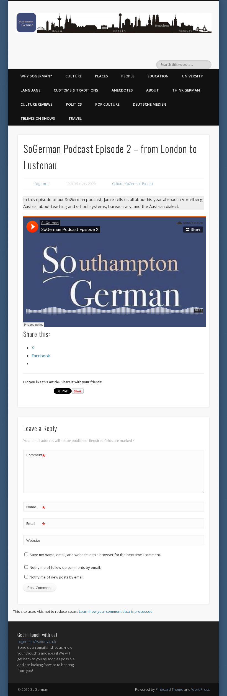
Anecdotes (122, 90)
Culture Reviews (36, 104)
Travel (75, 118)
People (127, 76)
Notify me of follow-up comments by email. (65, 567)
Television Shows (37, 118)
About (152, 90)
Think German (186, 90)
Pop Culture (107, 104)
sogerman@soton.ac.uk (36, 641)
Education (158, 76)
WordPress (200, 689)
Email (35, 524)
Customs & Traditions (76, 90)
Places (101, 76)
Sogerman (42, 183)
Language (30, 90)
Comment (35, 456)
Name (35, 508)
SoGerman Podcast (139, 183)
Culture (73, 76)
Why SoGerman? (36, 76)
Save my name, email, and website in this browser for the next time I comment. (95, 554)
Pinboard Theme (169, 689)
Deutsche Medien (149, 104)
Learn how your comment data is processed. (116, 611)
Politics (74, 104)
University (192, 76)
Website (33, 540)
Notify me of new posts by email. (57, 577)
